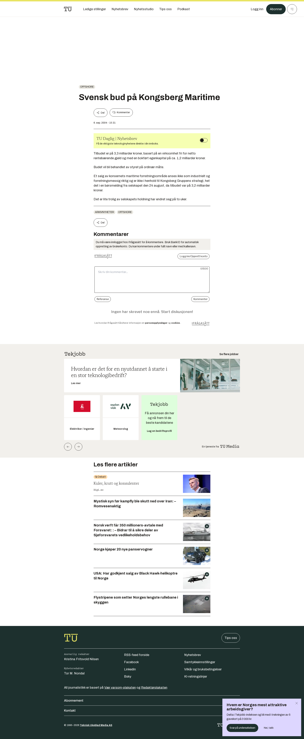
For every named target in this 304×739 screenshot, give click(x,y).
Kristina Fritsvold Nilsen (81, 659)
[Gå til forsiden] (68, 9)
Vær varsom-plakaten (120, 687)
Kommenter (123, 112)
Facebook (131, 662)
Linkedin (130, 669)
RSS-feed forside (136, 655)
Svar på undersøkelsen (242, 728)
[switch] (204, 140)
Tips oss (230, 638)
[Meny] (292, 9)
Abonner (276, 9)
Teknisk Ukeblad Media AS (96, 725)
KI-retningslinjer (195, 676)
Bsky (127, 676)
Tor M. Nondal (74, 673)
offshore (87, 86)
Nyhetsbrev (192, 655)
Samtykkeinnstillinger (199, 662)
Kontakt (70, 710)
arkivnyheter (104, 212)
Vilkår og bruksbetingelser (203, 669)
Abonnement (73, 700)
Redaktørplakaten (154, 687)
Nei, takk (269, 728)
